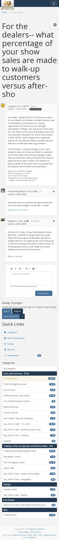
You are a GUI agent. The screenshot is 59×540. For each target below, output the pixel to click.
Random (29, 441)
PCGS (30, 535)
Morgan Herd (12, 210)
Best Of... (11, 349)
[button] (55, 24)
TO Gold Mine (22, 210)
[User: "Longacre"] (3, 105)
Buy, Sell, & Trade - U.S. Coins (29, 424)
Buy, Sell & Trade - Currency (29, 435)
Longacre (12, 106)
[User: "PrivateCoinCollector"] (3, 190)
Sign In (7, 311)
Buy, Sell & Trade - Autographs (29, 479)
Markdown (23, 286)
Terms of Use (35, 532)
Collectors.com (49, 535)
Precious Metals (29, 412)
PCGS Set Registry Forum (29, 384)
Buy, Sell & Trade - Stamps (29, 495)
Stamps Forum (29, 489)
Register (17, 311)
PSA (35, 535)
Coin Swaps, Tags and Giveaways (29, 418)
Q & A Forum (29, 390)
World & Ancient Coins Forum (29, 395)
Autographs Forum (29, 456)
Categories (12, 332)
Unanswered (23, 355)
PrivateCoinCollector (17, 191)
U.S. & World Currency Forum (29, 401)
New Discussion (11, 316)
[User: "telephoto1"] (3, 219)
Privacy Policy (23, 532)
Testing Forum (29, 515)
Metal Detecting (29, 407)
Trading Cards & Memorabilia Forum (29, 451)
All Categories (10, 368)
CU (24, 537)
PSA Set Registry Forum (29, 462)
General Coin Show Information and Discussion (29, 505)
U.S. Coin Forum (35, 109)
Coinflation (31, 537)
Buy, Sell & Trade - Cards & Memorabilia (29, 473)
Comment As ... (43, 293)
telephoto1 (12, 221)
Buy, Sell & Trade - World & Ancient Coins (29, 429)
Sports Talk (29, 468)
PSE (40, 535)
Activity (10, 344)
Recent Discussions (16, 338)
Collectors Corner (19, 535)
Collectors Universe (36, 529)
